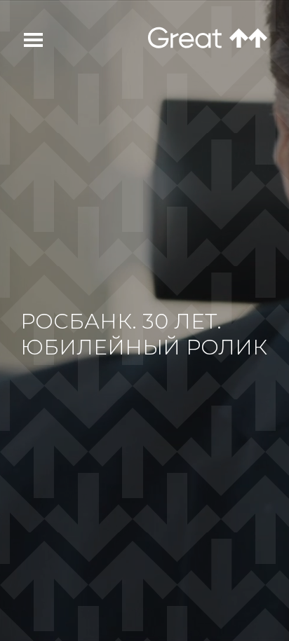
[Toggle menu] (25, 40)
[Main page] (185, 37)
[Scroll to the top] (248, 38)
